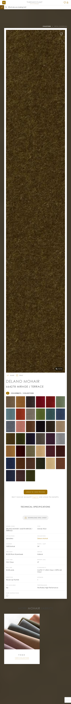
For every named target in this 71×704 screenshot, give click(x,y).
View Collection (22, 658)
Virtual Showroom (60, 26)
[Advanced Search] (2, 7)
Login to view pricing (35, 492)
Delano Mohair (42, 538)
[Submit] (6, 7)
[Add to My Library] (61, 34)
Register (35, 497)
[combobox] (39, 7)
